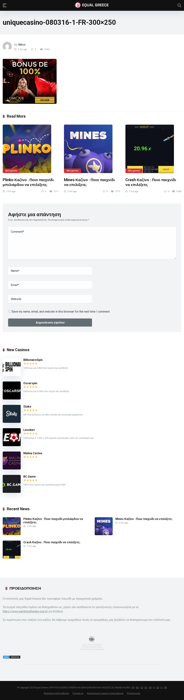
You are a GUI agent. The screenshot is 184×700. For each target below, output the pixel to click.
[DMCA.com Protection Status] (12, 658)
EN (150, 687)
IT (161, 687)
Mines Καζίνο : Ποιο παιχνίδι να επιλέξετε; (143, 519)
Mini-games (11, 170)
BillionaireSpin (33, 360)
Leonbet (29, 430)
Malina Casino (32, 453)
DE (146, 687)
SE (158, 687)
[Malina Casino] (12, 468)
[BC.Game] (12, 492)
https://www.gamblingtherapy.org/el (25, 611)
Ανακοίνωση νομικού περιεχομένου (105, 693)
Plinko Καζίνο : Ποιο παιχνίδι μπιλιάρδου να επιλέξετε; (28, 182)
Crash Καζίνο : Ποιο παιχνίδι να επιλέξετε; (51, 542)
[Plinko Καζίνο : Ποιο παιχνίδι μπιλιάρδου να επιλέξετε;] (31, 149)
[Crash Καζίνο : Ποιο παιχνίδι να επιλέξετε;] (153, 149)
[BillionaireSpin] (12, 375)
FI (154, 687)
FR (133, 687)
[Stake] (12, 422)
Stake (27, 406)
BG (137, 687)
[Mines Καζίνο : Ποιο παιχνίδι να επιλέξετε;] (92, 149)
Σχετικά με (78, 693)
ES (142, 687)
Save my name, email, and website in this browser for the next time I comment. (61, 311)
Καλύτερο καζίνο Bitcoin (56, 693)
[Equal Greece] (92, 5)
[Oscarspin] (12, 398)
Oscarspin (30, 383)
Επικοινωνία (133, 693)
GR (165, 687)
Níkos (22, 44)
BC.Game (29, 476)
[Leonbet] (12, 445)
